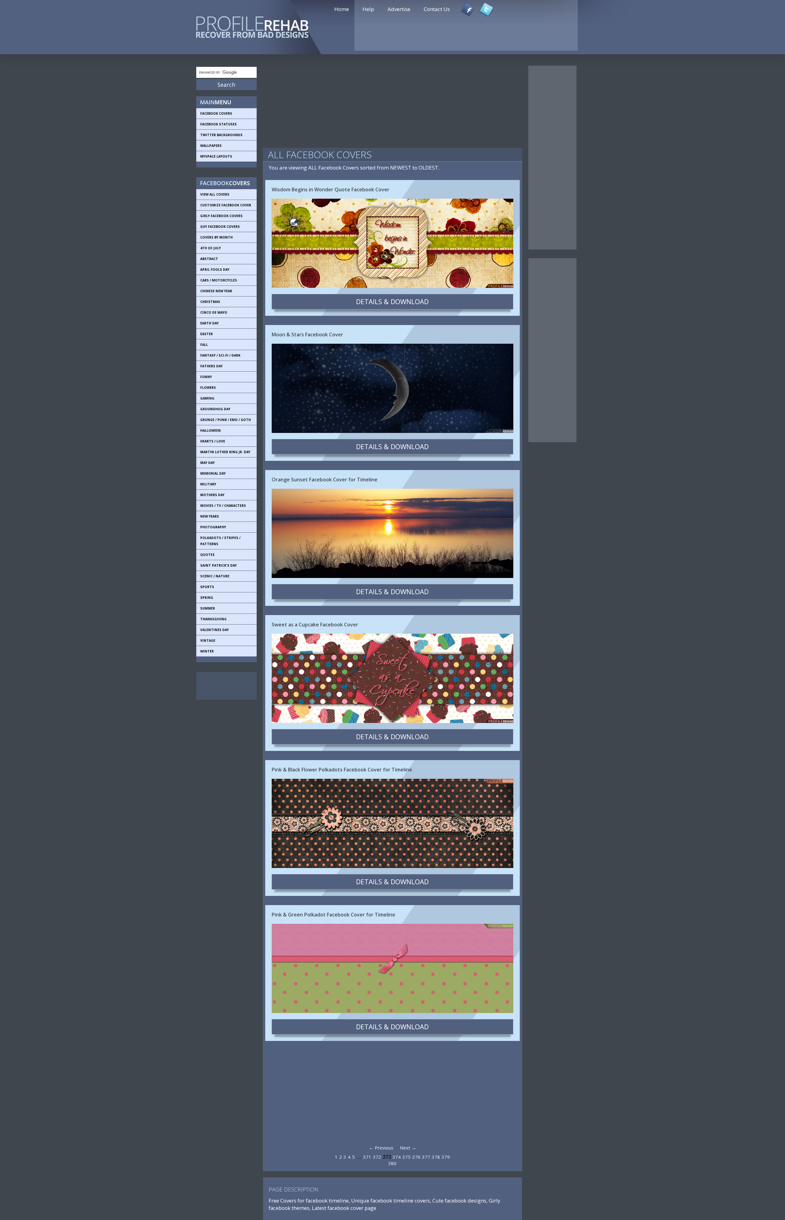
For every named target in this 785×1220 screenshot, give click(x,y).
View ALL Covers (214, 194)
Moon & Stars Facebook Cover (307, 334)
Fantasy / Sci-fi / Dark (220, 355)
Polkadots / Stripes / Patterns (220, 541)
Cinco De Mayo (213, 312)
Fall (204, 344)
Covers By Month (216, 237)
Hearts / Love (212, 441)
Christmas (210, 302)
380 (392, 1163)
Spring (206, 597)
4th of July (210, 248)
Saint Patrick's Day (218, 565)
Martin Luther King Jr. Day (225, 452)
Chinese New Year (216, 291)
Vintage (207, 640)
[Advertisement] (223, 686)
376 (416, 1157)
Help (368, 9)
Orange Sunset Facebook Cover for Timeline (324, 479)
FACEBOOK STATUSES (218, 124)
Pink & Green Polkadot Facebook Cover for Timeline (333, 914)
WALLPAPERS (211, 145)
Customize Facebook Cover (225, 205)
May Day (207, 463)
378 (436, 1157)
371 (367, 1157)
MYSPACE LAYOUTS (216, 156)
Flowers (208, 387)
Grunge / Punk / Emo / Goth (225, 420)
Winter (207, 651)
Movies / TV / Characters (223, 505)
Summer (207, 608)
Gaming (207, 398)
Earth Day (209, 323)
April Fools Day (214, 269)
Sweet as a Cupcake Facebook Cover (315, 624)
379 (446, 1157)
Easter (206, 334)
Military (208, 484)
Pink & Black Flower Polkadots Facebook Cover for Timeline (342, 769)
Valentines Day (214, 630)
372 (377, 1157)
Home (341, 9)
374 (396, 1157)
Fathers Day (211, 366)
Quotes (207, 555)
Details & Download (392, 301)
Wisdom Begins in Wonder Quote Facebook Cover (330, 189)
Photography (213, 527)
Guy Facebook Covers (220, 226)
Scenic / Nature (214, 576)
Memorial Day (213, 473)
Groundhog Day (215, 409)
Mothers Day (212, 495)
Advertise (399, 9)
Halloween (210, 430)
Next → (408, 1148)
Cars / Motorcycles (218, 280)
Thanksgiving (213, 619)
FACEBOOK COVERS (216, 113)
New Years (209, 516)
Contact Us (437, 9)
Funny (206, 377)
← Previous (381, 1148)
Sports (207, 587)
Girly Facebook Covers (221, 216)
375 (406, 1157)
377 (426, 1157)
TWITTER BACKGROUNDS (221, 135)
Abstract (209, 259)
